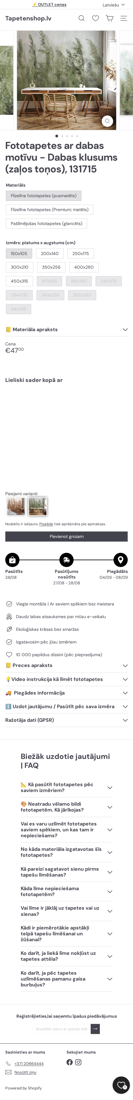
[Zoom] (107, 121)
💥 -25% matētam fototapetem (49, 5)
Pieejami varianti (21, 493)
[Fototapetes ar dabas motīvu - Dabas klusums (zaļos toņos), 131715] (66, 406)
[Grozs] (109, 18)
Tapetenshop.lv (28, 18)
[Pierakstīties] (95, 1029)
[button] (16, 506)
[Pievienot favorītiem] (119, 401)
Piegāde (46, 524)
